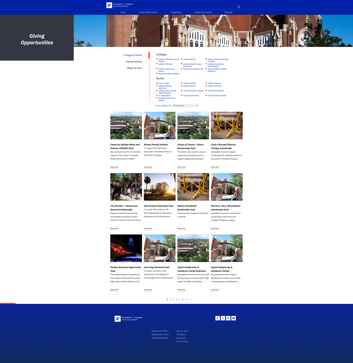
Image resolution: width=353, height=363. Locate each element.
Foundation (176, 12)
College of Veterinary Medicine (193, 90)
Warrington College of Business (168, 73)
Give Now (228, 12)
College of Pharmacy (215, 86)
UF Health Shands (164, 95)
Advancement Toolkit (160, 334)
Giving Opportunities (148, 12)
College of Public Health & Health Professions (167, 92)
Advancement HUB (159, 331)
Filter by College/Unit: (163, 106)
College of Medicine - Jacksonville (165, 87)
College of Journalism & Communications (216, 65)
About (123, 12)
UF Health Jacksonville (191, 95)
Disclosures (181, 338)
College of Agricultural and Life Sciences (168, 60)
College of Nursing (189, 86)
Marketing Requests (160, 338)
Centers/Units (134, 61)
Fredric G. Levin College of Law (193, 69)
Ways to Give (134, 68)
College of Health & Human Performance (192, 65)
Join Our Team (182, 331)
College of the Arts (189, 59)
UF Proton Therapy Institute (217, 95)
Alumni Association (203, 12)
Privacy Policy (182, 341)
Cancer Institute (163, 83)
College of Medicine (214, 83)
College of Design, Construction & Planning (218, 60)
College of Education (165, 64)
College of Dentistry (189, 83)
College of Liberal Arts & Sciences (166, 70)
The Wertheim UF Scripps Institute (166, 99)
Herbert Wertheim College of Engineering (217, 70)
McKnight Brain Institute (216, 90)
